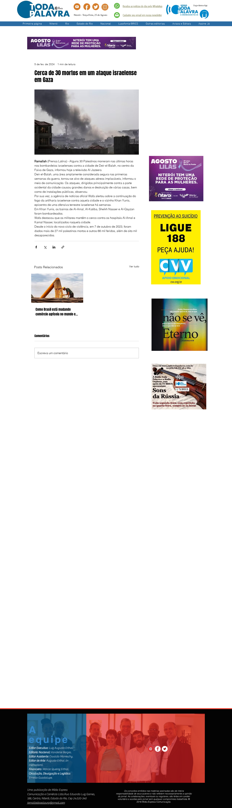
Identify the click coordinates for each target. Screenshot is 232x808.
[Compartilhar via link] (63, 247)
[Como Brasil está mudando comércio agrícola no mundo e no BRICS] (57, 288)
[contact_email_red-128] (151, 749)
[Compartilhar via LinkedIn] (54, 247)
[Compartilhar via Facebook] (36, 247)
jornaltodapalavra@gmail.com (46, 802)
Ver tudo (134, 266)
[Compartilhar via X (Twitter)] (45, 247)
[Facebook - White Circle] (158, 749)
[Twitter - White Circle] (165, 749)
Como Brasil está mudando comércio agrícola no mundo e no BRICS (56, 312)
